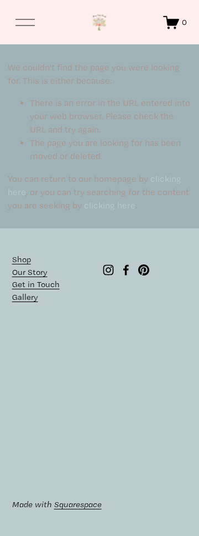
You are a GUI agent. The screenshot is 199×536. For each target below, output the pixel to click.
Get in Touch (36, 284)
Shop (21, 259)
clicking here (109, 205)
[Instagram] (108, 269)
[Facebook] (126, 269)
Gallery (25, 297)
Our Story (30, 272)
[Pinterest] (143, 269)
